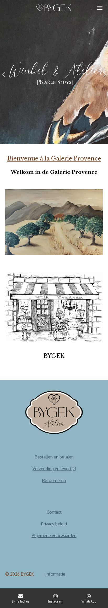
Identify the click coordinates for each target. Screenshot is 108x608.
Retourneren (54, 480)
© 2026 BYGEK (19, 574)
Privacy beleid (54, 523)
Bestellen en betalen (54, 457)
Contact (54, 512)
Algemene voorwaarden (54, 535)
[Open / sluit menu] (99, 8)
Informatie (55, 574)
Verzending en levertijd (54, 468)
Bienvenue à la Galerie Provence (54, 158)
